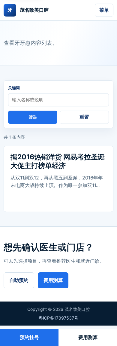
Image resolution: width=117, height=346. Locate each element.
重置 (84, 117)
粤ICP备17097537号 (58, 317)
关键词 (14, 87)
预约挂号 (29, 337)
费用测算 (53, 280)
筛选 (33, 117)
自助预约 (18, 280)
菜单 (104, 10)
